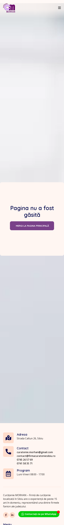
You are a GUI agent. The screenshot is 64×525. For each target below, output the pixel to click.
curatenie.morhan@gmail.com (35, 452)
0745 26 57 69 (25, 459)
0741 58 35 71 (25, 463)
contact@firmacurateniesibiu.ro (36, 456)
